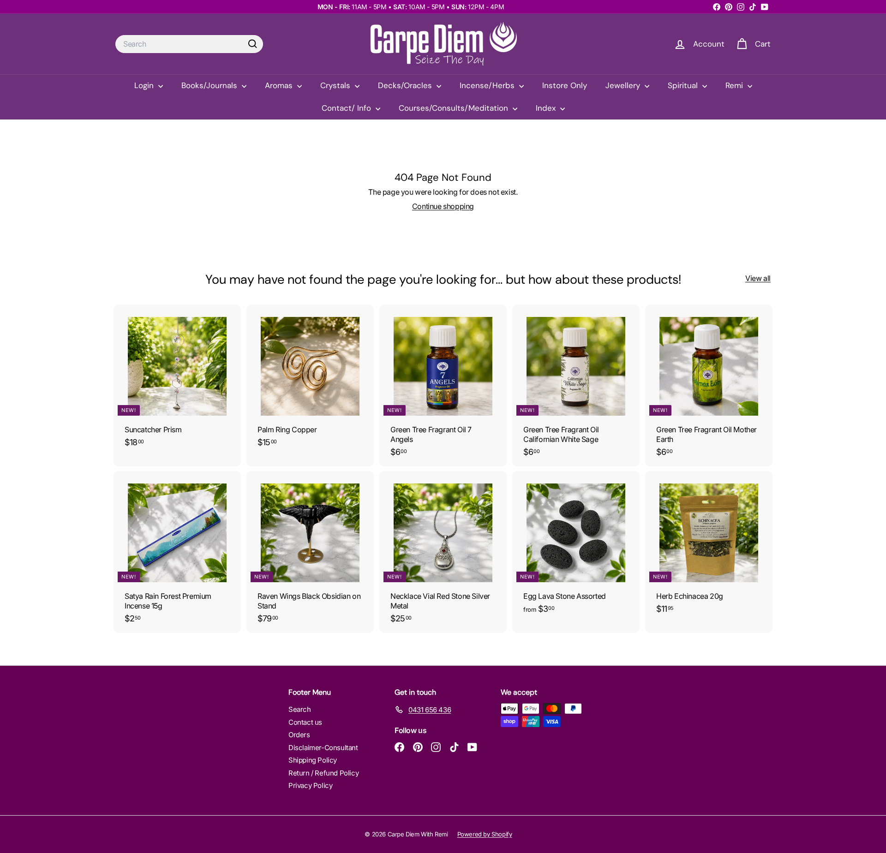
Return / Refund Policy (323, 773)
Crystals (336, 85)
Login (145, 85)
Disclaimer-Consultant (323, 747)
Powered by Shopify (484, 834)
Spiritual (684, 85)
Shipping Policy (312, 760)
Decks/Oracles (406, 85)
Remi (735, 85)
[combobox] (189, 44)
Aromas (280, 85)
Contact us (305, 722)
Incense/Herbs (488, 85)
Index (547, 108)
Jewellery (623, 85)
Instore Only (564, 85)
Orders (299, 734)
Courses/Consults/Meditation (454, 108)
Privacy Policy (310, 785)
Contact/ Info (347, 108)
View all (758, 278)
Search (299, 709)
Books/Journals (210, 85)
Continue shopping (443, 206)
